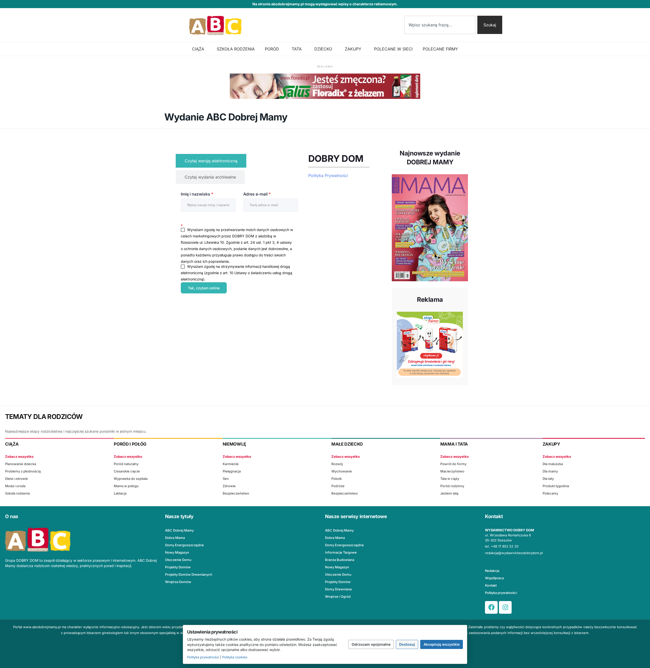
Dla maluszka (553, 464)
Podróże (338, 486)
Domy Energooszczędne (184, 545)
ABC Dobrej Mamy (179, 530)
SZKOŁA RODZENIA (236, 48)
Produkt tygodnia (556, 486)
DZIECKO (323, 48)
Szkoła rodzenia (17, 493)
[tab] (211, 161)
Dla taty (548, 479)
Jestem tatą (449, 493)
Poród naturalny (126, 464)
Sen (226, 479)
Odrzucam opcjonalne (371, 644)
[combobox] (439, 25)
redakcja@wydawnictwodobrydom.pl (514, 553)
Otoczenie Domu (178, 560)
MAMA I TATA (454, 444)
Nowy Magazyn (177, 552)
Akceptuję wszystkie (442, 644)
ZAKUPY (353, 48)
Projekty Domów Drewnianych (188, 574)
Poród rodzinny (452, 486)
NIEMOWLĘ (234, 444)
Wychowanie (341, 471)
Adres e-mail (257, 194)
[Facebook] (491, 607)
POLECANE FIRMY (440, 48)
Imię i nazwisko (197, 194)
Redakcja (492, 571)
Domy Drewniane (338, 589)
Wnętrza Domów (178, 582)
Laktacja (120, 493)
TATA (297, 48)
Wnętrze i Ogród (338, 596)
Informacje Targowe (341, 552)
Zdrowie (229, 486)
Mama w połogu (126, 486)
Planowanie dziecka (20, 464)
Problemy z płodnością (23, 471)
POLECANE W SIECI (393, 48)
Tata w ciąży (449, 479)
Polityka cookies (234, 657)
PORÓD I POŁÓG (130, 444)
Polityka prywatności (501, 593)
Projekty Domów (178, 567)
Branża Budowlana (339, 560)
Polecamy (550, 493)
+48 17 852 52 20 (504, 546)
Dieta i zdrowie (16, 479)
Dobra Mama (175, 538)
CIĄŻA (198, 48)
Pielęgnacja (232, 471)
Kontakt (491, 585)
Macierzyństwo (452, 471)
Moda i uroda (15, 486)
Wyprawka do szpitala (131, 479)
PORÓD (272, 48)
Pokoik (336, 479)
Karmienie (231, 464)
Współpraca (494, 578)
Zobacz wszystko (19, 456)
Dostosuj (407, 644)
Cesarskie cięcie (127, 471)
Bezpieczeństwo (236, 493)
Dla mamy (550, 471)
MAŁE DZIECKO (347, 444)
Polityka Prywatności (328, 175)
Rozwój (337, 464)
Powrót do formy (453, 464)
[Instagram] (505, 607)
